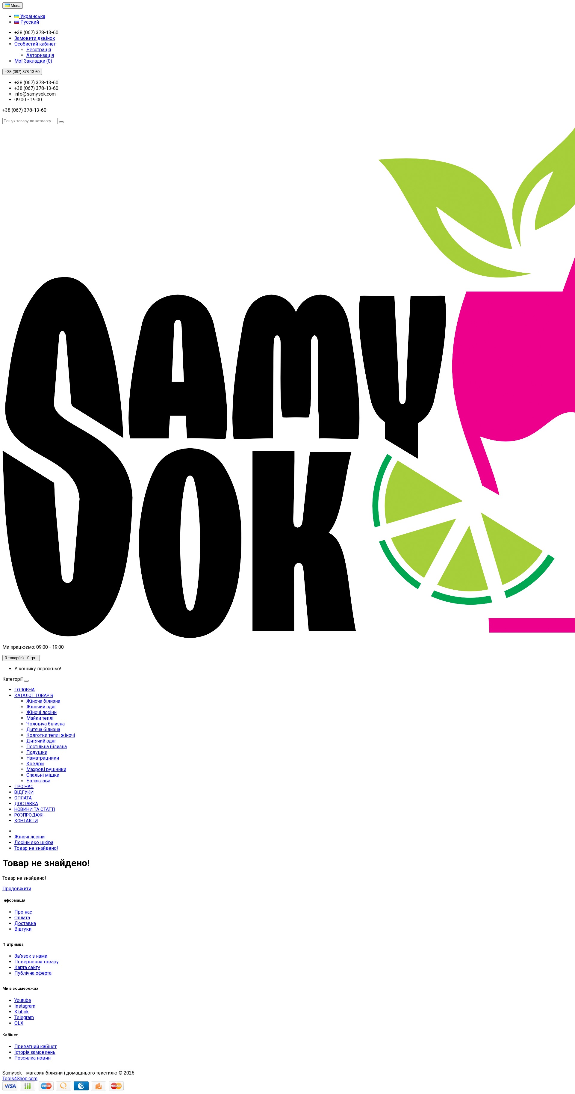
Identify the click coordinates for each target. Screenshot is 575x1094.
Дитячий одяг (41, 741)
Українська (32, 16)
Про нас (24, 786)
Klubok (21, 1012)
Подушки (36, 752)
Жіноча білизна (43, 701)
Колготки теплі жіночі (50, 735)
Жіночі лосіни (41, 712)
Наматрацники (42, 758)
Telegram (24, 1017)
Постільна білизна (46, 746)
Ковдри (35, 763)
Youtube (22, 1000)
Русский (29, 22)
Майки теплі (39, 718)
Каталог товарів (33, 695)
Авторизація (40, 55)
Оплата (23, 798)
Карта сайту (27, 967)
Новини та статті (34, 809)
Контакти (26, 820)
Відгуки (24, 792)
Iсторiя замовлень (34, 1052)
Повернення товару (36, 962)
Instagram (24, 1006)
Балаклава (38, 781)
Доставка (26, 803)
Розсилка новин (32, 1058)
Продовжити (16, 888)
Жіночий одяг (41, 707)
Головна (24, 689)
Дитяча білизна (43, 729)
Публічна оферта (33, 973)
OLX (18, 1023)
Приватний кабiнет (35, 1046)
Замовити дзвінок (34, 38)
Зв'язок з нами (30, 956)
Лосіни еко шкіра (33, 842)
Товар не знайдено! (36, 848)
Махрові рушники (46, 769)
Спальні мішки (42, 775)
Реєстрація (38, 49)
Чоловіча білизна (45, 724)
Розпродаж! (28, 815)
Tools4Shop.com (19, 1078)
